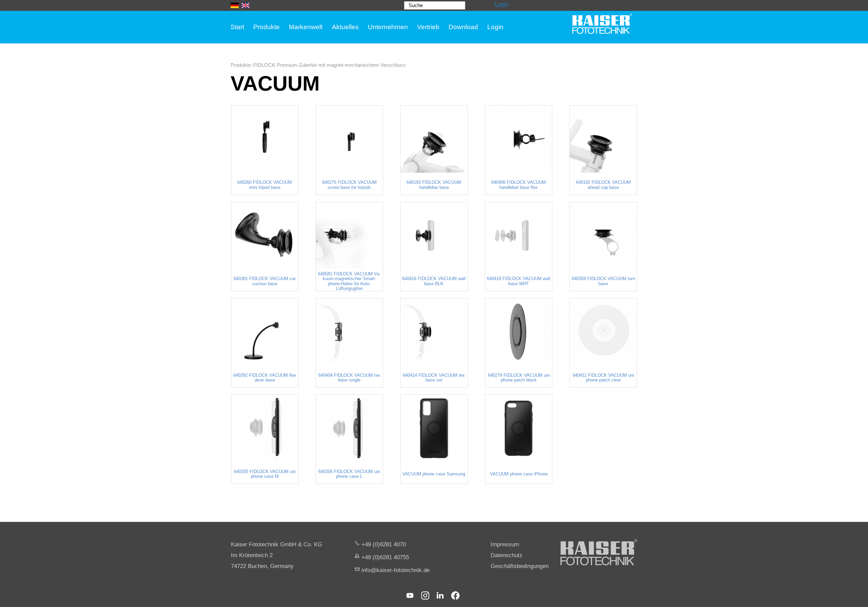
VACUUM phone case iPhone (519, 474)
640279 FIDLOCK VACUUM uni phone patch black (519, 378)
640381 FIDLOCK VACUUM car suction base (265, 281)
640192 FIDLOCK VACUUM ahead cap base (603, 185)
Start (237, 27)
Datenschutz (506, 555)
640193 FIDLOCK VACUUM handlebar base (434, 185)
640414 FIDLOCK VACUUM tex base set (434, 378)
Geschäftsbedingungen (520, 566)
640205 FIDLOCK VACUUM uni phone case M (265, 474)
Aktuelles (345, 27)
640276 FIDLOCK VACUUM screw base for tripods (349, 185)
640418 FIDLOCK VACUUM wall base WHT (518, 281)
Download (463, 27)
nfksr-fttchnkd (395, 570)
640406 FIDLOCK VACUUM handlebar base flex (518, 185)
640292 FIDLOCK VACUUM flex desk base (264, 378)
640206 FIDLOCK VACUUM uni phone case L (349, 474)
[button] (410, 595)
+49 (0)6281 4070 (383, 544)
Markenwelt (305, 27)
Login (501, 4)
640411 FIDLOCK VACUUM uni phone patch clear (603, 378)
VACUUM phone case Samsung (433, 474)
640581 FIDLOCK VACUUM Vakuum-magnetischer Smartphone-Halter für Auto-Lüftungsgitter (349, 281)
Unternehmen (388, 27)
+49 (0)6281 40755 (385, 557)
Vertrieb (428, 27)
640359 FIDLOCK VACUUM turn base (603, 281)
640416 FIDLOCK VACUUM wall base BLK (434, 281)
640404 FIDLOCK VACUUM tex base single (349, 378)
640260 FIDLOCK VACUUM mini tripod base (264, 185)
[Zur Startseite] (602, 24)
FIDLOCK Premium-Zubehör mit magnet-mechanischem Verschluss (329, 65)
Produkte (266, 27)
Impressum (505, 544)
